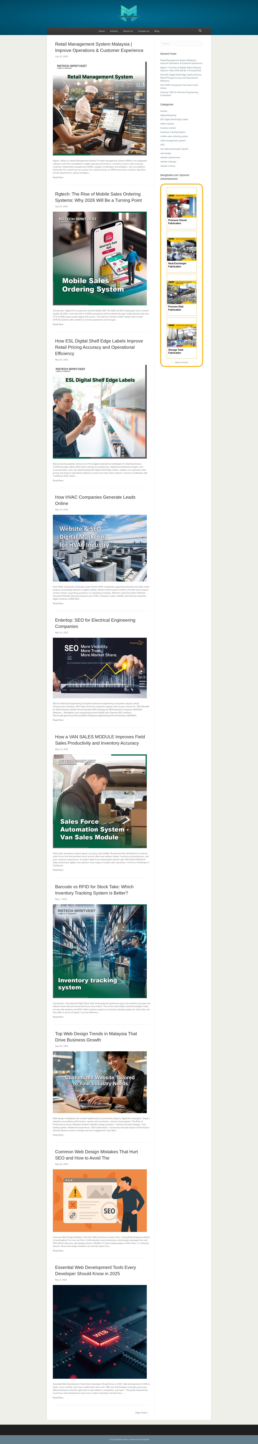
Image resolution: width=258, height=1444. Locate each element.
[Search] (200, 30)
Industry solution (168, 128)
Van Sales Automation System (174, 149)
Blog (156, 31)
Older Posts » (141, 1413)
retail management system (172, 140)
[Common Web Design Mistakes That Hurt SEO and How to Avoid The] (100, 1200)
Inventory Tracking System (172, 132)
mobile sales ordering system (174, 136)
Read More (58, 177)
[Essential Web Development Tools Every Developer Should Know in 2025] (100, 1332)
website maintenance (170, 157)
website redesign (168, 161)
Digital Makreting (168, 115)
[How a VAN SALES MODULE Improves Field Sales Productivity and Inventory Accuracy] (100, 801)
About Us (128, 31)
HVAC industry (167, 124)
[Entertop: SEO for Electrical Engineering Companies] (100, 668)
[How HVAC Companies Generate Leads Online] (100, 548)
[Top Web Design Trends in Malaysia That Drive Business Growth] (100, 1082)
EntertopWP (144, 1439)
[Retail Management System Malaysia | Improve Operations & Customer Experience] (100, 108)
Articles (114, 31)
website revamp (167, 166)
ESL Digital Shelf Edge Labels (174, 119)
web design (165, 153)
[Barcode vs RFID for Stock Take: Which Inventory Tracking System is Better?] (100, 951)
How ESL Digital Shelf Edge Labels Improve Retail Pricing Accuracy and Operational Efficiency (99, 347)
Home (102, 31)
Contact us (143, 31)
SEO (162, 145)
